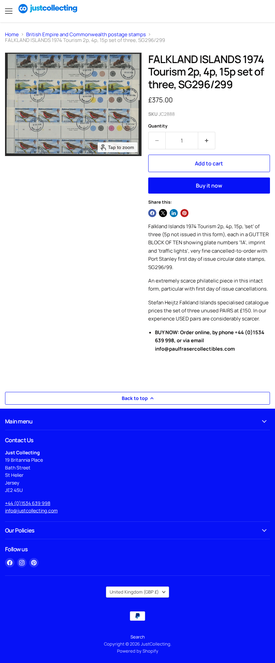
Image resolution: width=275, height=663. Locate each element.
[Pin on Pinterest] (184, 213)
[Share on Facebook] (152, 213)
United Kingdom (134, 592)
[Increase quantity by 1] (206, 140)
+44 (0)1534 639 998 (27, 503)
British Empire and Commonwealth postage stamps (86, 34)
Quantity (157, 126)
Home (12, 34)
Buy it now (209, 185)
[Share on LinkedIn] (174, 213)
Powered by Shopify (137, 651)
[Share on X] (163, 213)
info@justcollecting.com (31, 510)
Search (137, 637)
